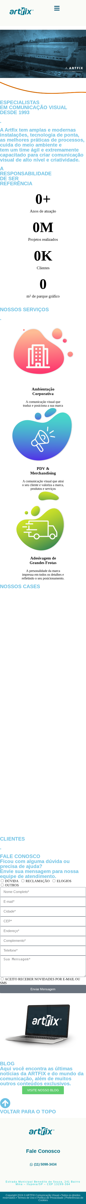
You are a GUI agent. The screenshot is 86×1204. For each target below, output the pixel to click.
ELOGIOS (64, 881)
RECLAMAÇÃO (38, 881)
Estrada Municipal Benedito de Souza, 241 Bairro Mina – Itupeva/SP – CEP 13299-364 (43, 1183)
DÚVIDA (12, 881)
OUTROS (12, 885)
